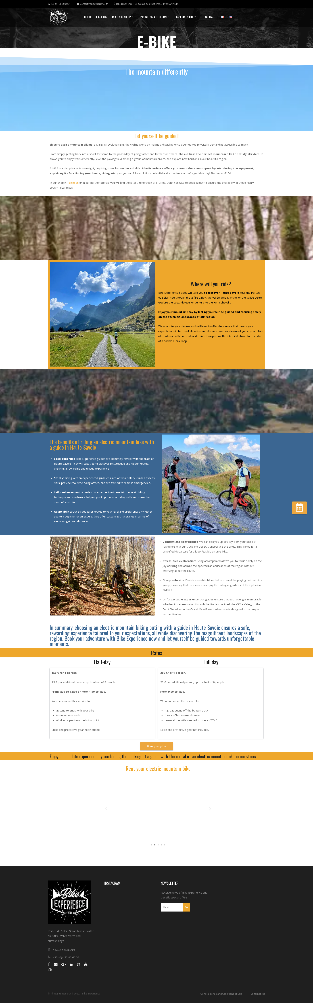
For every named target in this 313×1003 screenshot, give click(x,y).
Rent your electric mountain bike (158, 768)
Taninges (73, 182)
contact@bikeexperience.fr (94, 3)
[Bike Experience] (58, 17)
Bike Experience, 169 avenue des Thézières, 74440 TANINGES (147, 3)
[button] (106, 808)
